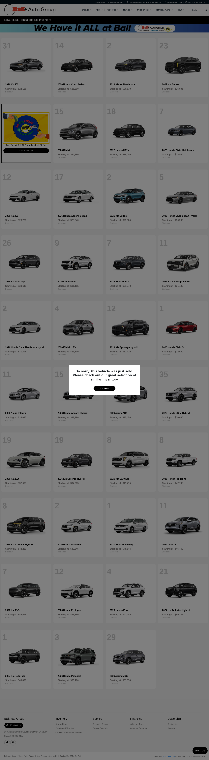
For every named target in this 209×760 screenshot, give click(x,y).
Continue (104, 388)
